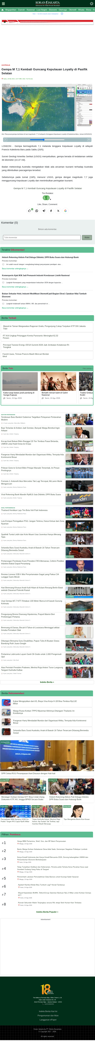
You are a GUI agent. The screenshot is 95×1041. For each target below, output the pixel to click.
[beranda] (2, 9)
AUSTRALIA (5, 65)
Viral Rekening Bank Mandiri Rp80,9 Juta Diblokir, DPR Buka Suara (31, 494)
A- (5, 139)
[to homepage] (48, 990)
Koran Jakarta (39, 1029)
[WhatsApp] (37, 211)
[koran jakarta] (5, 22)
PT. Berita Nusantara (53, 1029)
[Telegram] (44, 211)
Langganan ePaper (48, 1020)
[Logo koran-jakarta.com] (48, 4)
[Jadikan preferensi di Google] (65, 211)
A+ (89, 139)
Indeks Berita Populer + (47, 912)
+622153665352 (49, 1004)
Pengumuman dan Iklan (48, 1016)
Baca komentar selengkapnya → (15, 268)
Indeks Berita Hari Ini (48, 1011)
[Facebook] (51, 211)
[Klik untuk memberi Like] (29, 211)
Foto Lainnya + (88, 368)
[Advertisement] (47, 43)
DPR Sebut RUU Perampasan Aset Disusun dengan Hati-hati (28, 773)
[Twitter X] (58, 211)
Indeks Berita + (47, 682)
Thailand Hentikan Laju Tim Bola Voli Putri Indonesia (24, 510)
